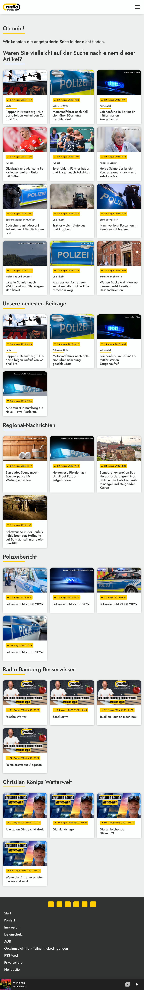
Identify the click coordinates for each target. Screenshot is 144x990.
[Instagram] (68, 904)
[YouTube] (76, 904)
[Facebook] (59, 904)
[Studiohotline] (93, 904)
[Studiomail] (84, 904)
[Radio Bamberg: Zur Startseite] (68, 7)
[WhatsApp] (51, 904)
